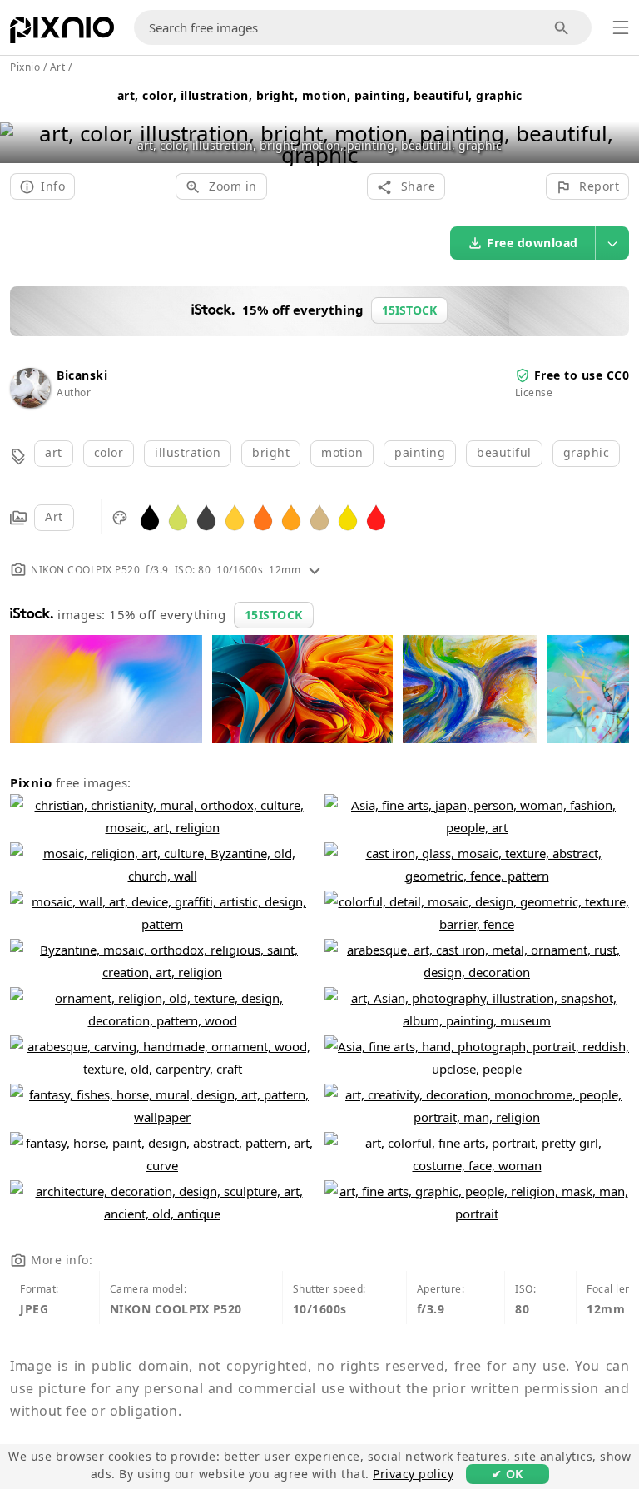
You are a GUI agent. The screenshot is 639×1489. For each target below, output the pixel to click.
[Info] (314, 570)
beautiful (504, 452)
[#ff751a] (263, 516)
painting (419, 452)
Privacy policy (413, 1474)
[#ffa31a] (291, 516)
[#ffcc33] (234, 516)
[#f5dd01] (348, 516)
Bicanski (82, 375)
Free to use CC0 (582, 375)
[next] (620, 123)
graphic (586, 452)
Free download (532, 243)
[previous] (18, 123)
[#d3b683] (319, 516)
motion (342, 452)
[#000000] (150, 516)
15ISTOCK (274, 615)
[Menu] (620, 27)
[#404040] (206, 516)
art (53, 452)
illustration (187, 452)
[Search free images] (562, 28)
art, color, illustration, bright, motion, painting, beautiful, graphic (320, 95)
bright (271, 452)
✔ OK (507, 1474)
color (109, 452)
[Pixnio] (62, 33)
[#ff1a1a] (376, 516)
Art (54, 516)
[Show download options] (612, 243)
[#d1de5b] (178, 516)
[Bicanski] (30, 403)
